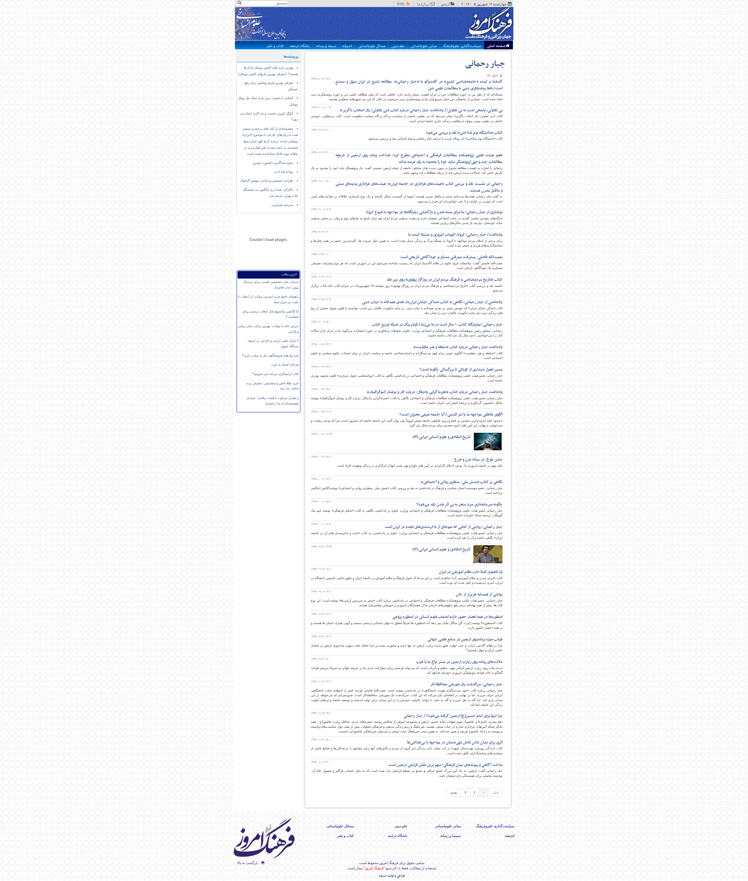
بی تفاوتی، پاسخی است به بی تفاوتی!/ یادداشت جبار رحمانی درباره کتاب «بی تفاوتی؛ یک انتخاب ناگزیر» (421, 110)
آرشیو (445, 4)
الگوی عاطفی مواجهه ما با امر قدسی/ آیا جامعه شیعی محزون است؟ (451, 414)
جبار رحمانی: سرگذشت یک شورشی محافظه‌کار (466, 684)
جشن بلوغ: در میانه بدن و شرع (478, 459)
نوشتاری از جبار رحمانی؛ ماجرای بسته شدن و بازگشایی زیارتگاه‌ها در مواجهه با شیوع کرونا (434, 212)
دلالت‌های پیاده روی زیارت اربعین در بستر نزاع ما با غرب (459, 661)
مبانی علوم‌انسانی (424, 46)
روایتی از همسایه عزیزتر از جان (479, 594)
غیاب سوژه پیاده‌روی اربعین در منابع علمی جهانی (465, 639)
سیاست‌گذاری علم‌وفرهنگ (462, 46)
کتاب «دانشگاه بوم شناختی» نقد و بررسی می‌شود (464, 132)
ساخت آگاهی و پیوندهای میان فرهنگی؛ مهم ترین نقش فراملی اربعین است (446, 765)
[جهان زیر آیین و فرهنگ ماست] (269, 839)
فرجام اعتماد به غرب (285, 364)
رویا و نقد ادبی (283, 171)
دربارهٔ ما (423, 4)
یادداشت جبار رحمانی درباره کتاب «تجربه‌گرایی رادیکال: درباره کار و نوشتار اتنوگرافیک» (435, 392)
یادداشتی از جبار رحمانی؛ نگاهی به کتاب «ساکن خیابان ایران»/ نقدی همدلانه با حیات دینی (432, 302)
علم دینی (397, 46)
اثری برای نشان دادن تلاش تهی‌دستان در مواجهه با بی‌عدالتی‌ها (455, 742)
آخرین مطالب (289, 274)
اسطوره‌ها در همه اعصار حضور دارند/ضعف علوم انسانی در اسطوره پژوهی (447, 617)
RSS (400, 4)
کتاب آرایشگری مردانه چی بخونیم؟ (275, 374)
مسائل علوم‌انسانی (371, 46)
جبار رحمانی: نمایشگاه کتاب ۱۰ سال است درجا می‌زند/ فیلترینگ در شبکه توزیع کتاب (437, 324)
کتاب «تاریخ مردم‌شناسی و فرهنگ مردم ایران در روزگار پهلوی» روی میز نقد (445, 279)
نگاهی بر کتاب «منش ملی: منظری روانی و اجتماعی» (462, 482)
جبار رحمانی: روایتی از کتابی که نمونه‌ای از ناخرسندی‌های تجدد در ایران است (444, 527)
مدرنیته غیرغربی (282, 204)
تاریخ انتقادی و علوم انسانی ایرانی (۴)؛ (441, 437)
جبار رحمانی (485, 64)
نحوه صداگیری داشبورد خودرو (273, 162)
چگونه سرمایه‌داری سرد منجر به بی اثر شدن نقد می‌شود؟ (459, 504)
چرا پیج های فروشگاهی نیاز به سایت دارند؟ (270, 355)
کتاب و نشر (275, 46)
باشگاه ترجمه (300, 46)
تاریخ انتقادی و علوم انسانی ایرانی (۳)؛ (441, 549)
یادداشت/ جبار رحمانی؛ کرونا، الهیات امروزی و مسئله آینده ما (455, 234)
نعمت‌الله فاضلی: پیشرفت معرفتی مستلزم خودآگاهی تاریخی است (451, 257)
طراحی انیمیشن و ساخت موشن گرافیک (266, 180)
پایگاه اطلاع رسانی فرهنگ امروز (466, 24)
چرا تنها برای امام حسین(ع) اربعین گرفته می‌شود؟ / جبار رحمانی (453, 716)
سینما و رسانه (326, 46)
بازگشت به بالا (247, 863)
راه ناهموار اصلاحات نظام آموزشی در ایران (471, 572)
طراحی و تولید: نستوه (392, 876)
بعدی (453, 792)
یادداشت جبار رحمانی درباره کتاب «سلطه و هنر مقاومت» (458, 347)
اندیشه (347, 46)
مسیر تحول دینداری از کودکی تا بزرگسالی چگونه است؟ (461, 369)
